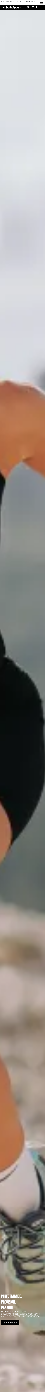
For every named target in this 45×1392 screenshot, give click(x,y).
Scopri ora (10, 1322)
